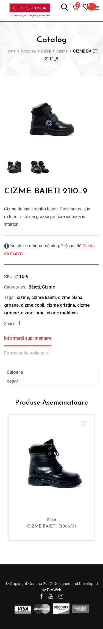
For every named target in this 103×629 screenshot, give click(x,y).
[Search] (64, 6)
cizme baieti (43, 297)
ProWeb (54, 589)
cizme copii (32, 305)
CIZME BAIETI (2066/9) (51, 526)
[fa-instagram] (61, 596)
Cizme (48, 287)
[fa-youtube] (50, 596)
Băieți (34, 287)
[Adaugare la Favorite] (83, 423)
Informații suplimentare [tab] (27, 338)
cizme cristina (60, 305)
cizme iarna (32, 312)
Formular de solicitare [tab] (26, 353)
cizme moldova (62, 312)
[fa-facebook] (19, 323)
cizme (23, 297)
